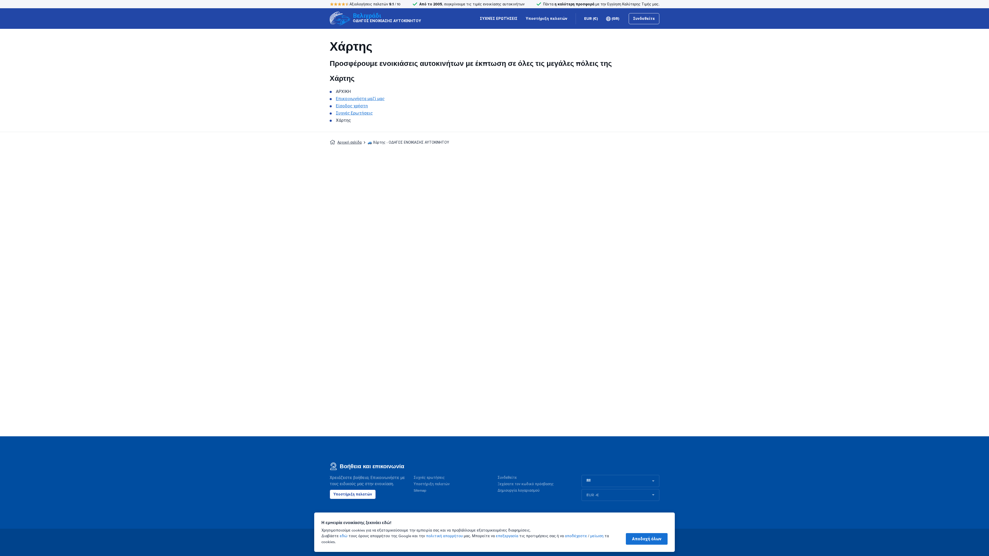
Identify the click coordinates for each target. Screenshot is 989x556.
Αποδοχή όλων (646, 539)
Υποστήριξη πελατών (546, 18)
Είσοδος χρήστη (352, 106)
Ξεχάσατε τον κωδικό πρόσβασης (526, 484)
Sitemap (420, 490)
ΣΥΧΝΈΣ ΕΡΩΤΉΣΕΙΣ (498, 18)
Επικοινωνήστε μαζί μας (360, 98)
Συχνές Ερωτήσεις (354, 113)
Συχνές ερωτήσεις (429, 477)
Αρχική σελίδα (349, 142)
